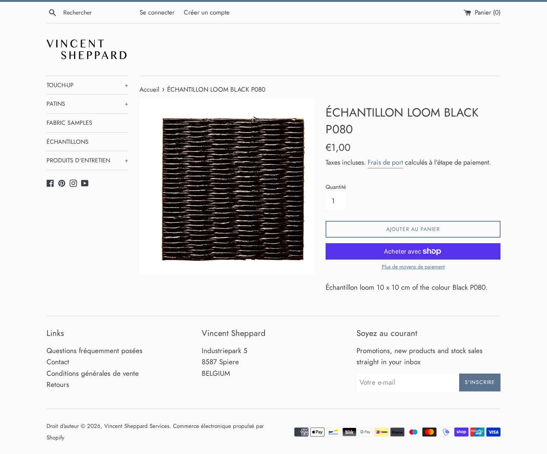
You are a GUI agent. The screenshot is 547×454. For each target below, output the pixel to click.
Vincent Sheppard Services (136, 426)
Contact (58, 362)
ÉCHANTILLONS (68, 141)
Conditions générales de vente (93, 373)
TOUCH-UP (87, 85)
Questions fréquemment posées (95, 351)
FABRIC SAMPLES (69, 122)
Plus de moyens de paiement (413, 266)
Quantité (336, 187)
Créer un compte (207, 12)
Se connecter (157, 12)
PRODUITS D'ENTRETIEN (87, 160)
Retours (58, 385)
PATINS (87, 103)
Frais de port (385, 162)
